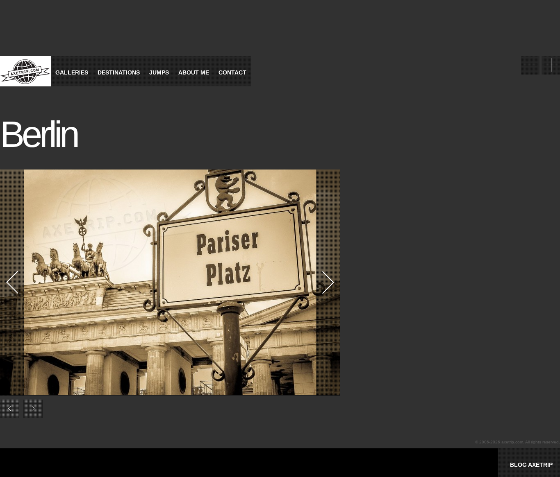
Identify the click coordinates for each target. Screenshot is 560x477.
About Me (193, 72)
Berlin (38, 134)
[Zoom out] (530, 65)
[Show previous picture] (85, 283)
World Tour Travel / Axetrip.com (25, 71)
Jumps (159, 72)
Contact (232, 72)
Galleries (71, 72)
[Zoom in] (551, 65)
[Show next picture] (255, 283)
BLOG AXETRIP (531, 464)
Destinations (119, 72)
